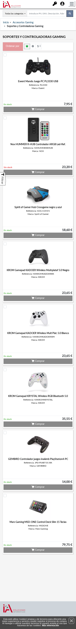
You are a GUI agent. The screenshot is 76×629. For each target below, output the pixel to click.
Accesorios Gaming (23, 22)
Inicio (6, 22)
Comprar (39, 109)
